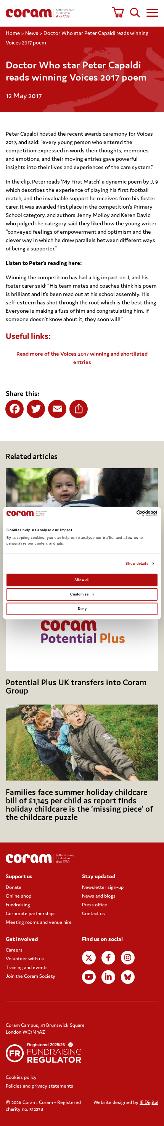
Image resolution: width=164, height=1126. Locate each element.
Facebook (108, 957)
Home (13, 33)
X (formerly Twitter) (89, 957)
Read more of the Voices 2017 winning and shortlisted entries (82, 358)
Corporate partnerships (31, 913)
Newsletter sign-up (103, 887)
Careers (14, 950)
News (31, 33)
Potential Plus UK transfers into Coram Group (76, 686)
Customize (79, 594)
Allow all (82, 580)
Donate (13, 887)
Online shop (18, 896)
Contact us (93, 913)
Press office (94, 904)
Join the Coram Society (30, 976)
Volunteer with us (25, 958)
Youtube (89, 977)
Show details (136, 563)
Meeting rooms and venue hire (39, 922)
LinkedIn (108, 977)
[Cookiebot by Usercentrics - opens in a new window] (124, 513)
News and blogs (99, 896)
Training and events (27, 967)
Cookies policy (21, 1077)
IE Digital (149, 1102)
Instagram (128, 957)
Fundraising (18, 904)
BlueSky (128, 977)
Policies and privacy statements (39, 1086)
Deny (82, 609)
